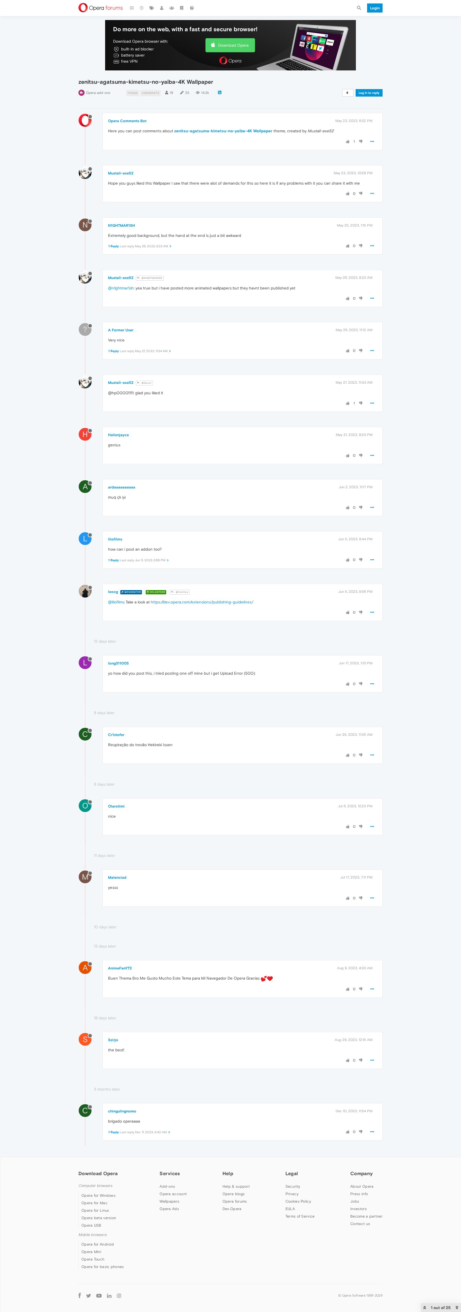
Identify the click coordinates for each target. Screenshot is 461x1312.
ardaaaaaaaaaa (121, 487)
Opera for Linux (95, 1210)
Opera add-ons (98, 93)
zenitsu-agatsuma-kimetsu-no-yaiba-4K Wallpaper (223, 131)
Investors (358, 1209)
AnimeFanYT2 (120, 968)
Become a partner (366, 1216)
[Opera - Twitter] (89, 1295)
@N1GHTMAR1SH (151, 278)
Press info (359, 1194)
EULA (290, 1209)
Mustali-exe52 (120, 173)
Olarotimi (116, 806)
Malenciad (117, 877)
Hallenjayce (118, 435)
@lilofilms (181, 592)
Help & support (236, 1186)
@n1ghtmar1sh (121, 288)
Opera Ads (169, 1209)
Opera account (173, 1194)
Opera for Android (97, 1244)
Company (361, 1173)
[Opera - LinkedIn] (109, 1295)
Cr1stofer (116, 735)
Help (227, 1173)
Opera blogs (233, 1194)
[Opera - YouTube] (99, 1295)
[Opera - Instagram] (119, 1295)
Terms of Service (300, 1216)
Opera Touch (92, 1259)
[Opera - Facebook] (80, 1295)
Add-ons (167, 1186)
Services (170, 1173)
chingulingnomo (122, 1111)
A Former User (120, 330)
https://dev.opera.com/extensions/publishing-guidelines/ (202, 602)
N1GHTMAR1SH (121, 225)
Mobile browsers (92, 1235)
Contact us (360, 1224)
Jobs (354, 1201)
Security (292, 1186)
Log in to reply (369, 93)
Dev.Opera (232, 1209)
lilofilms (115, 539)
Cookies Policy (298, 1201)
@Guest (146, 383)
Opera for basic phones (102, 1267)
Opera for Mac (94, 1203)
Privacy (292, 1194)
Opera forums (234, 1201)
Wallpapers (169, 1201)
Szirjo (113, 1040)
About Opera (361, 1186)
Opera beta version (98, 1218)
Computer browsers (95, 1185)
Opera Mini (91, 1252)
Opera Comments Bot (127, 121)
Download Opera (233, 45)
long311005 (118, 663)
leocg (113, 592)
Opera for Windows (98, 1195)
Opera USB (91, 1225)
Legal (291, 1173)
